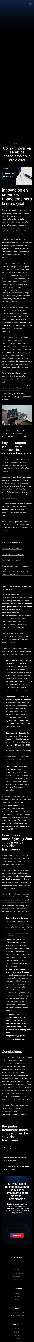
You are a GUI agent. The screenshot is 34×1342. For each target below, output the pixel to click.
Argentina (17, 1335)
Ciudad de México (17, 1329)
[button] (30, 4)
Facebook (17, 1293)
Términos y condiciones (17, 1316)
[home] (7, 4)
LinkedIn (17, 1299)
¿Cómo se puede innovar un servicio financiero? (15, 1149)
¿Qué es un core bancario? (12, 548)
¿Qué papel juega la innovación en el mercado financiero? (15, 1158)
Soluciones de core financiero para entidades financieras (15, 573)
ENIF (19, 736)
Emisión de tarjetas (17, 1273)
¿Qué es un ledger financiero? (13, 554)
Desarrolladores (17, 1280)
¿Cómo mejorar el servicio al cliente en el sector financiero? (16, 1168)
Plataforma (17, 1277)
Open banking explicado (11, 560)
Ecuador (17, 1338)
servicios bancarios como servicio (14, 385)
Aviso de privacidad (17, 1312)
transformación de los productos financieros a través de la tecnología (15, 291)
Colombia (17, 1332)
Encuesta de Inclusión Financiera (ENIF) (17, 598)
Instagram (17, 1296)
